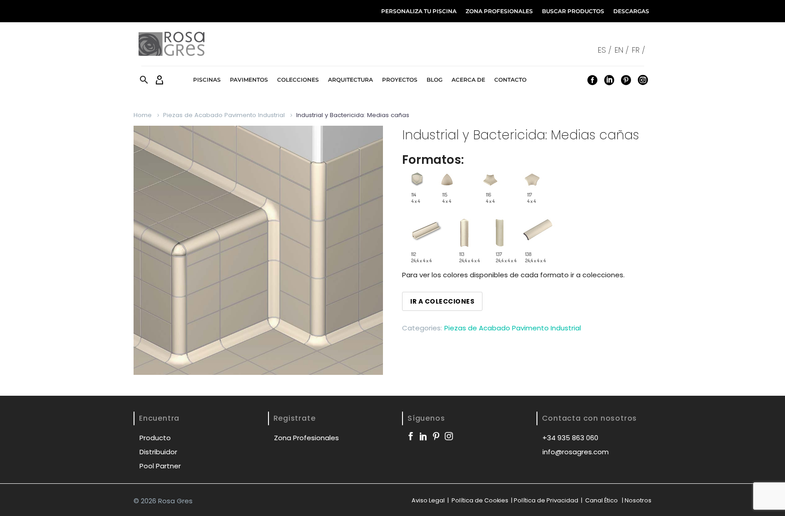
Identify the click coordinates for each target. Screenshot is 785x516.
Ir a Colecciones (442, 301)
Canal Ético (601, 500)
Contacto (510, 79)
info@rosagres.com (575, 452)
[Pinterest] (626, 80)
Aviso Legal (428, 500)
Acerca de (468, 79)
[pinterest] (436, 436)
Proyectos (399, 79)
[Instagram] (643, 80)
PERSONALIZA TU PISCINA (419, 11)
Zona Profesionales (306, 437)
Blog (434, 79)
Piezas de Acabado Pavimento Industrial (224, 115)
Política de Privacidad (546, 500)
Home (143, 115)
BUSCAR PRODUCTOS (573, 11)
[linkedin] (423, 436)
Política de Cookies (479, 500)
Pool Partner (160, 466)
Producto (155, 437)
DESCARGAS (631, 11)
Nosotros (638, 500)
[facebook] (411, 436)
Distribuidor (158, 452)
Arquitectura (350, 79)
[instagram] (449, 436)
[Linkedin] (609, 80)
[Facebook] (592, 80)
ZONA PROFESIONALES (499, 11)
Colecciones (298, 79)
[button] (144, 79)
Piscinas (207, 79)
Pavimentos (249, 79)
